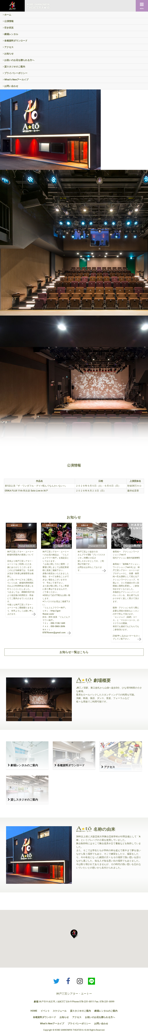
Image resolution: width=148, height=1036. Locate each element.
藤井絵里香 (133, 490)
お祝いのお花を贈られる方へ (19, 60)
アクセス (9, 47)
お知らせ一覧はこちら (74, 652)
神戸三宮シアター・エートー (74, 993)
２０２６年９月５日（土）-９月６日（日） (98, 485)
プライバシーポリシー (15, 73)
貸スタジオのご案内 (14, 66)
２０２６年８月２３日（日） (91, 490)
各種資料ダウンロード (15, 40)
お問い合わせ (11, 86)
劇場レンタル (11, 34)
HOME (33, 1010)
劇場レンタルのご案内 (106, 1010)
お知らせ (9, 53)
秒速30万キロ (134, 485)
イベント (45, 1010)
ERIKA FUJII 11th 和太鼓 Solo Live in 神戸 (26, 490)
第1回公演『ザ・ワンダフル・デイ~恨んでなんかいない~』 (36, 485)
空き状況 (9, 27)
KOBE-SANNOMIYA (38, 6)
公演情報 (9, 21)
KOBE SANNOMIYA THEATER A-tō (70, 1030)
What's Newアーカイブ (16, 79)
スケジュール (60, 1010)
